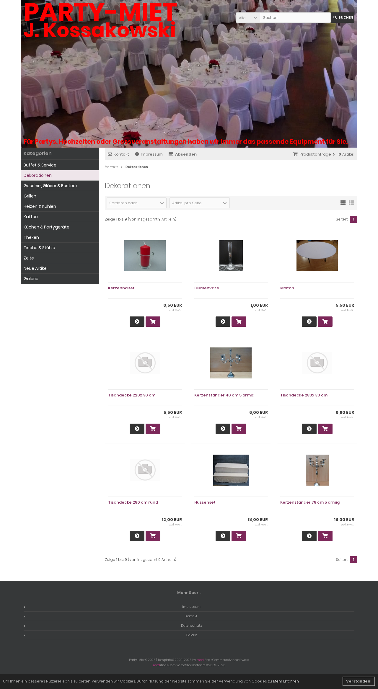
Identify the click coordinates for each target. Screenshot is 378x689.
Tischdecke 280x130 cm (304, 395)
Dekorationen (38, 175)
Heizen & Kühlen (40, 206)
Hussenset (205, 502)
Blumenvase (206, 288)
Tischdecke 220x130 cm (131, 395)
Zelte (29, 258)
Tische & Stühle (39, 248)
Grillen (30, 196)
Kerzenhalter (121, 288)
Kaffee (31, 217)
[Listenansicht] (351, 202)
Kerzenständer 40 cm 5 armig (224, 395)
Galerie (31, 279)
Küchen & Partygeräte (46, 227)
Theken (31, 237)
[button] (248, 17)
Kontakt (121, 154)
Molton (287, 288)
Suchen (342, 17)
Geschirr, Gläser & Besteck (51, 186)
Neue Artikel (36, 268)
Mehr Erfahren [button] (286, 681)
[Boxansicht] (343, 202)
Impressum (152, 154)
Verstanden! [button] (359, 681)
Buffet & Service (40, 165)
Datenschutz (191, 625)
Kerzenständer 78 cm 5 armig (310, 502)
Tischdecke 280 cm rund (133, 502)
